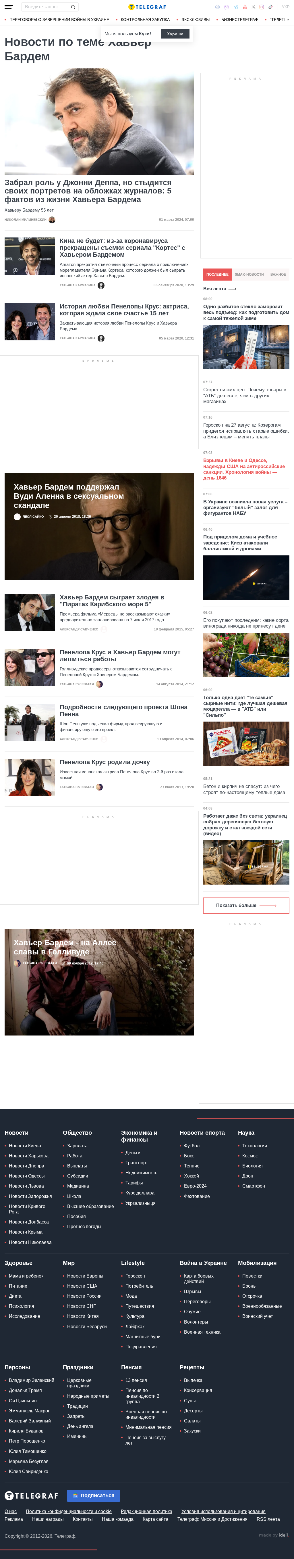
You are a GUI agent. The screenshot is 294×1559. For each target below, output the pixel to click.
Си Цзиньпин (23, 1400)
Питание (18, 1286)
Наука (246, 1133)
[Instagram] (262, 7)
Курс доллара (139, 1192)
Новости (16, 1133)
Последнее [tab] (217, 275)
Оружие (192, 1311)
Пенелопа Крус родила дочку (105, 762)
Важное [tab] (278, 275)
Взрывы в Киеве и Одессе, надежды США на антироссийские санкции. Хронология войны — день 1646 (244, 469)
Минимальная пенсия (148, 1427)
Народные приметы (88, 1396)
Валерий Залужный (30, 1420)
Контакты (83, 1519)
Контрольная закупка (145, 19)
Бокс (189, 1155)
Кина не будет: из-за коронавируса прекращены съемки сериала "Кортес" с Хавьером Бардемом (122, 247)
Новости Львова (26, 1186)
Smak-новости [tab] (249, 275)
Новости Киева (25, 1145)
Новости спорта (202, 1133)
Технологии (254, 1145)
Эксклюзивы (195, 19)
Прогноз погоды (84, 1226)
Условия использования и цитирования (223, 1511)
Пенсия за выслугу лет (145, 1440)
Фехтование (197, 1196)
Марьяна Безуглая (29, 1461)
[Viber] (226, 7)
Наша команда (118, 1519)
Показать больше (236, 905)
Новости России (84, 1296)
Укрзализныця (140, 1203)
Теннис (191, 1165)
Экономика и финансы (139, 1136)
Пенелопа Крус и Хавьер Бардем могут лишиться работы (120, 656)
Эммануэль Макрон (30, 1410)
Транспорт (136, 1162)
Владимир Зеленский (31, 1380)
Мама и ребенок (26, 1276)
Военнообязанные (262, 1306)
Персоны (17, 1367)
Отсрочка (252, 1296)
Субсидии (77, 1175)
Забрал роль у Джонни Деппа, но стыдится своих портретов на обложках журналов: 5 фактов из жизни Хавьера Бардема (88, 191)
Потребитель (139, 1286)
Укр (285, 7)
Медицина (78, 1186)
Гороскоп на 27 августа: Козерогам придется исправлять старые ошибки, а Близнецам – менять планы (246, 431)
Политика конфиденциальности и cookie (69, 1511)
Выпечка (193, 1380)
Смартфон (253, 1186)
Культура (134, 1316)
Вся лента (214, 288)
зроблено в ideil (273, 1535)
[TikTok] (270, 6)
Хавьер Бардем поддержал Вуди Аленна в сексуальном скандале (69, 496)
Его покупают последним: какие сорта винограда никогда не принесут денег (246, 623)
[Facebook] (217, 7)
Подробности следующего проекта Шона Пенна (123, 711)
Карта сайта (155, 1519)
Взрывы (192, 1291)
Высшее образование (90, 1206)
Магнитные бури (142, 1336)
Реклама (14, 1519)
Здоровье (18, 1263)
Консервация (198, 1390)
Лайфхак (134, 1326)
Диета (15, 1296)
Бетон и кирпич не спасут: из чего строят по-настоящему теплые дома (244, 789)
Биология (252, 1165)
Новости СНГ (81, 1306)
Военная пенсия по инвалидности (146, 1414)
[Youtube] (245, 6)
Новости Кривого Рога (27, 1209)
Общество (77, 1133)
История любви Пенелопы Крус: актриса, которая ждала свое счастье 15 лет (124, 310)
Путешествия (139, 1306)
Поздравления (141, 1346)
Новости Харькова (29, 1155)
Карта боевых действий (199, 1279)
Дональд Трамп (25, 1390)
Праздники (78, 1367)
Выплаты (77, 1165)
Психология (21, 1306)
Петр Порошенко (27, 1441)
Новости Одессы (27, 1175)
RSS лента (268, 1519)
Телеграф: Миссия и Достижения (212, 1519)
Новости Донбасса (29, 1221)
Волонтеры (196, 1322)
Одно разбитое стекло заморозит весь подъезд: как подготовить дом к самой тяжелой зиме (246, 312)
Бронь (249, 1286)
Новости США (82, 1286)
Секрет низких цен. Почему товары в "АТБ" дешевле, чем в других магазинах (244, 395)
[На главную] (147, 7)
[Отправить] (73, 6)
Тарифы (134, 1182)
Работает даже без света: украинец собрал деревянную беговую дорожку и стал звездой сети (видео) (245, 824)
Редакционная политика (146, 1511)
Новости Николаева (30, 1242)
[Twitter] (253, 7)
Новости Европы (85, 1276)
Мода (131, 1296)
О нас (11, 1511)
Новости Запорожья (30, 1196)
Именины (77, 1436)
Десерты (193, 1410)
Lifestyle (133, 1263)
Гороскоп (135, 1276)
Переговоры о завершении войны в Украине (59, 19)
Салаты (192, 1420)
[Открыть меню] (8, 7)
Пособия (76, 1216)
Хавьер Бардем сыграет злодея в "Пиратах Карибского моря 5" (112, 601)
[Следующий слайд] (288, 20)
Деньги (132, 1152)
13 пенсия (136, 1380)
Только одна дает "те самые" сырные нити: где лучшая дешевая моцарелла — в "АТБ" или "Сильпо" (245, 706)
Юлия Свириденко (28, 1471)
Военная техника (202, 1332)
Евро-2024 (195, 1186)
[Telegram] (236, 7)
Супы (190, 1400)
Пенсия (131, 1367)
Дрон (247, 1175)
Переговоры (197, 1301)
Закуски (192, 1430)
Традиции (77, 1406)
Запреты (76, 1416)
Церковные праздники (79, 1383)
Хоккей (191, 1175)
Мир (69, 1263)
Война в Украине (203, 1263)
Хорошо (175, 34)
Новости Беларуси (87, 1326)
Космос (250, 1155)
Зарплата (77, 1145)
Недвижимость (141, 1172)
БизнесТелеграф (239, 19)
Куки (144, 33)
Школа (74, 1196)
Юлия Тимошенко (28, 1451)
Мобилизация (257, 1263)
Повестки (252, 1276)
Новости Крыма (25, 1232)
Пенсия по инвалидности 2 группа (142, 1396)
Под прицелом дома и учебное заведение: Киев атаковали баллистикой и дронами (240, 542)
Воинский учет (257, 1316)
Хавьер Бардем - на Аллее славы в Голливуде (65, 947)
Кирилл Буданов (26, 1430)
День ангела (80, 1426)
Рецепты (192, 1367)
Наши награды (48, 1519)
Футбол (192, 1145)
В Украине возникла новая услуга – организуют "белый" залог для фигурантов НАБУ (245, 507)
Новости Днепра (26, 1165)
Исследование (24, 1316)
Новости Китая (83, 1316)
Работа (74, 1155)
